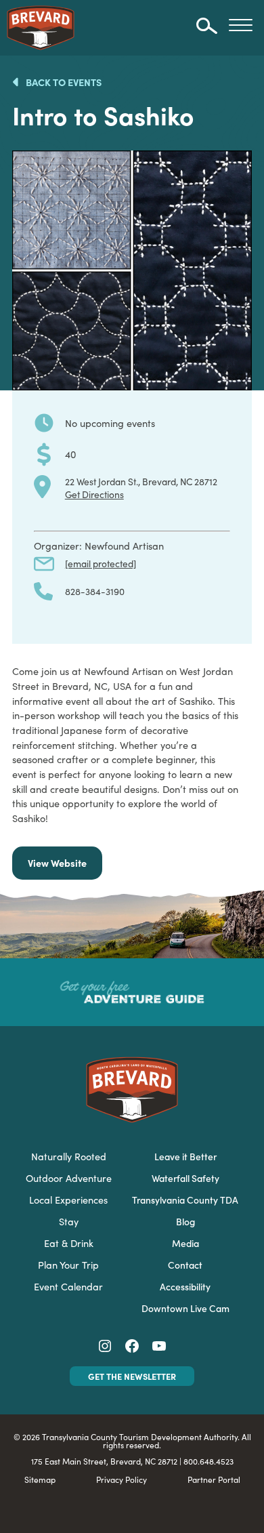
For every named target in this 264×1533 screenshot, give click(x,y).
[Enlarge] (234, 168)
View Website (57, 863)
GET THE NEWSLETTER (132, 1376)
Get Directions (94, 494)
